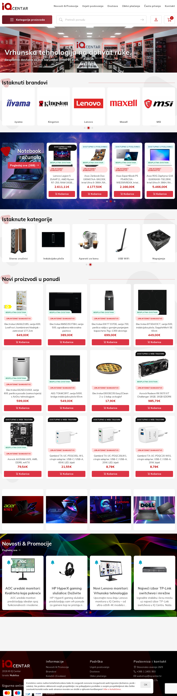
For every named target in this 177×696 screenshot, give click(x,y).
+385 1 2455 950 (146, 671)
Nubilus (14, 675)
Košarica (63, 193)
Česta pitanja (152, 6)
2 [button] (88, 128)
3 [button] (92, 128)
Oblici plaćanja (131, 6)
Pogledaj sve (10, 550)
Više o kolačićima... (112, 689)
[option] (88, 50)
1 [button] (85, 128)
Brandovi (51, 671)
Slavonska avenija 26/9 (149, 667)
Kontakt (170, 6)
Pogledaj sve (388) (23, 165)
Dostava (113, 6)
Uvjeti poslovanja (92, 6)
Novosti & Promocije (66, 6)
